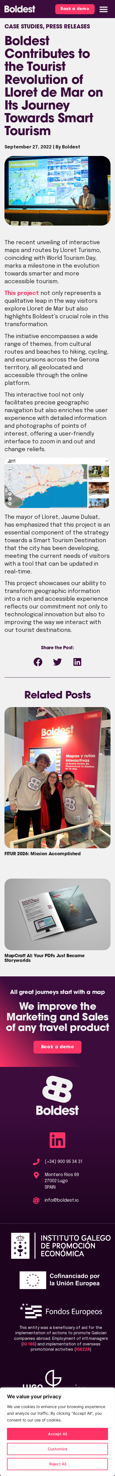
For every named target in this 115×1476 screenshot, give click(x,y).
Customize (57, 1448)
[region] (57, 1431)
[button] (103, 9)
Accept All (57, 1433)
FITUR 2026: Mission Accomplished (42, 854)
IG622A (83, 1350)
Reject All (57, 1464)
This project (21, 293)
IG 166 (29, 1344)
